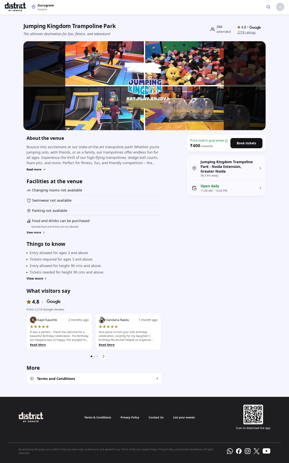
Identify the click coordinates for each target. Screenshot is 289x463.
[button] (280, 7)
